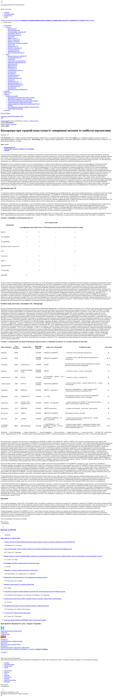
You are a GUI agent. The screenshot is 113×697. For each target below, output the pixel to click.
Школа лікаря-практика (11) (16, 52)
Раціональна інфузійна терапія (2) (18, 43)
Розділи (8, 27)
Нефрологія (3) (12, 67)
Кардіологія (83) (12, 64)
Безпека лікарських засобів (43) (17, 56)
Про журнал (8, 25)
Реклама (6, 94)
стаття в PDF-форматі (7, 122)
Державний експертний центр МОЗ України (21, 97)
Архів (6, 17)
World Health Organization (15, 108)
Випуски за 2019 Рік (8, 530)
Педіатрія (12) (12, 72)
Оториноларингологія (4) (15, 70)
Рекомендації (8, 15)
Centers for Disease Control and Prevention (20, 102)
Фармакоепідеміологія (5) (15, 84)
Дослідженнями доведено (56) (17, 32)
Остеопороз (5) (12, 68)
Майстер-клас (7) (13, 38)
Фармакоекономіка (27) (15, 83)
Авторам (7, 91)
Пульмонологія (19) (14, 75)
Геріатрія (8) (11, 59)
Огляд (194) (11, 44)
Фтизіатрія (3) (12, 88)
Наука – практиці (11, 124)
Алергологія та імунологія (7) (17, 61)
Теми (7, 54)
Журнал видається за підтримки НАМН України (47, 20)
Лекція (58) (11, 36)
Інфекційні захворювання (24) (17, 62)
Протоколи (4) (12, 29)
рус (4, 4)
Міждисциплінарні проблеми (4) (17, 89)
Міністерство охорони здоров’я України (20, 99)
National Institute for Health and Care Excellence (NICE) (24, 104)
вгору (2, 190)
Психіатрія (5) (12, 73)
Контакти (7, 110)
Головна (6, 12)
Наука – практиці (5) (14, 40)
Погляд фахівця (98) (14, 30)
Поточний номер (9, 14)
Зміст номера (5, 126)
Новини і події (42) (13, 41)
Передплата (7, 92)
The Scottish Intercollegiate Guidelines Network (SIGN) (23, 107)
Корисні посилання (12, 96)
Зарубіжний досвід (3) (14, 33)
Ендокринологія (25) (14, 86)
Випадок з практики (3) (15, 48)
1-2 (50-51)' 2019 (33, 121)
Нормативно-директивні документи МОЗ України (23, 100)
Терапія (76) (11, 80)
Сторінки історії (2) (13, 49)
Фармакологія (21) (13, 81)
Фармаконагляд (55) (14, 51)
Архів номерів (5, 121)
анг (6, 4)
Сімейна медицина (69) (15, 78)
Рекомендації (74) (13, 46)
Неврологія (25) (12, 65)
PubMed (10, 105)
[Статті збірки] (56, 113)
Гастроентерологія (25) (15, 57)
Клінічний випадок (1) (14, 35)
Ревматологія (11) (13, 76)
